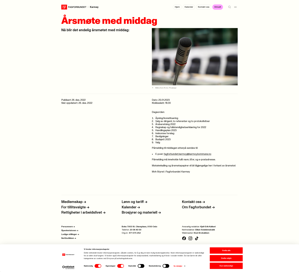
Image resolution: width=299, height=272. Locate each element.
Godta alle (226, 250)
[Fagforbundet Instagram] (190, 238)
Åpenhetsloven (69, 230)
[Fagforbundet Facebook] (184, 238)
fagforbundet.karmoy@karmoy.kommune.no (187, 154)
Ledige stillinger (70, 234)
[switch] (120, 266)
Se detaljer (178, 266)
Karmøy (94, 7)
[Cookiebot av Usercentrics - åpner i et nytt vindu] (68, 267)
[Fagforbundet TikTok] (197, 238)
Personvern (68, 227)
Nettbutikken (68, 238)
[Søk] (229, 7)
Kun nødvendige (226, 266)
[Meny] (235, 7)
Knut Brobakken (201, 233)
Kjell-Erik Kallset (208, 227)
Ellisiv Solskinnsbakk (205, 230)
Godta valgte (226, 258)
